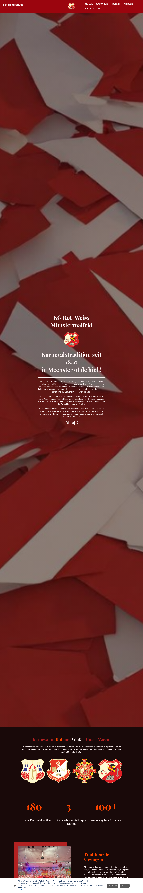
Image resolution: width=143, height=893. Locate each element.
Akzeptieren (112, 886)
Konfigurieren (23, 890)
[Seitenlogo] (71, 6)
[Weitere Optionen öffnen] (99, 8)
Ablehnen (125, 886)
